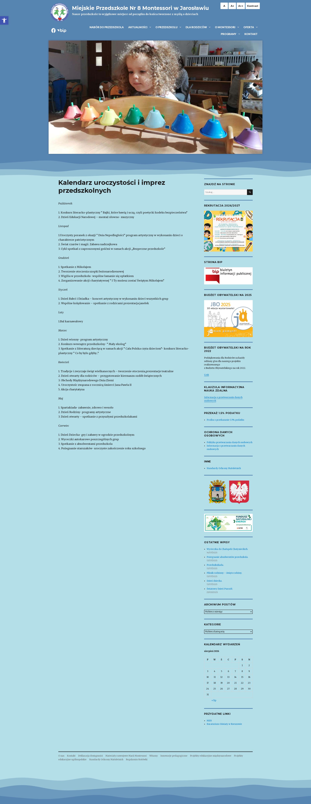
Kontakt (251, 33)
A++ (240, 5)
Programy (228, 33)
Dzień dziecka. (214, 581)
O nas (61, 755)
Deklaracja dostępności (90, 755)
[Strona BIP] (228, 276)
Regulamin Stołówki (136, 759)
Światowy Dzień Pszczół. (220, 588)
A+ (232, 5)
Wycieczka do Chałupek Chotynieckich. (227, 549)
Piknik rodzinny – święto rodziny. (224, 573)
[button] (4, 20)
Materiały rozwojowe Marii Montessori (126, 755)
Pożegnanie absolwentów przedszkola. (227, 557)
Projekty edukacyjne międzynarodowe (210, 755)
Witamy (153, 755)
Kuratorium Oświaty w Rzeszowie (224, 724)
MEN (209, 720)
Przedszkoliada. (215, 565)
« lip (214, 700)
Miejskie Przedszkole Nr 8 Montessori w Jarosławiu (140, 8)
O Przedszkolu (167, 27)
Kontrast (252, 5)
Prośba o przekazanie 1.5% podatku (225, 420)
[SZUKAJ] (250, 192)
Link (206, 374)
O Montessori (225, 27)
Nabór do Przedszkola (107, 27)
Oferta (248, 27)
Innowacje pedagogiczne (173, 755)
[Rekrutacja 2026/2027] (228, 231)
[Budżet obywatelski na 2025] (228, 318)
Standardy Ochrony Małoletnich (224, 468)
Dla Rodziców (196, 27)
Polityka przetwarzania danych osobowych (229, 442)
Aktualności (137, 27)
